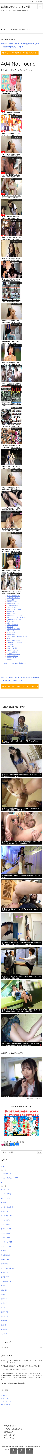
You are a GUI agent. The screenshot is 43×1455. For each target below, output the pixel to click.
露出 (4, 1316)
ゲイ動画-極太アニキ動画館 (14, 642)
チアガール (6, 1229)
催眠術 (5, 1259)
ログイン (4, 1395)
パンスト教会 (10, 646)
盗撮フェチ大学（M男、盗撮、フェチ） (18, 617)
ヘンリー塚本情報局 (12, 605)
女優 (4, 1264)
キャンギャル (7, 1216)
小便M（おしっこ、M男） (14, 609)
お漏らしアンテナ (12, 607)
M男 (2, 1166)
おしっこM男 (10, 600)
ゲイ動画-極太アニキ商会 (14, 619)
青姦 (4, 1320)
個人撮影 (5, 1255)
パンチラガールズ (12, 632)
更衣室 (5, 1277)
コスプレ (6, 1224)
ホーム (5, 29)
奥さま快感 (10, 627)
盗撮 (4, 1303)
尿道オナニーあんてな (13, 603)
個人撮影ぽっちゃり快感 (13, 629)
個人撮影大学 (10, 611)
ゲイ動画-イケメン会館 (13, 654)
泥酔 (4, 1290)
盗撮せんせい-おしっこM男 (14, 615)
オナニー (6, 1194)
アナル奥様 (10, 644)
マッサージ (6, 1242)
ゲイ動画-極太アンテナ (13, 598)
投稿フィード (5, 1398)
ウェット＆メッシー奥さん (14, 640)
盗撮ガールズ (10, 623)
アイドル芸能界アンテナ (13, 596)
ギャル (4, 1211)
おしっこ (4, 1182)
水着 (4, 1286)
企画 (3, 1251)
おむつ (5, 1198)
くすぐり (5, 1220)
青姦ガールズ (10, 630)
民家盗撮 (6, 1281)
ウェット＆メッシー (9, 1178)
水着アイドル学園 (12, 648)
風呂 (4, 1329)
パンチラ (6, 1233)
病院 (4, 1294)
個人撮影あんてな (12, 601)
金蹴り (4, 1312)
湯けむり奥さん (11, 621)
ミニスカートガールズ (13, 650)
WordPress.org (6, 1404)
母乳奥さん (10, 638)
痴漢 (4, 1299)
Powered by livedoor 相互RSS (13, 663)
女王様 (4, 1272)
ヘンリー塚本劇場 (12, 652)
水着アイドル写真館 (12, 625)
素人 (4, 1307)
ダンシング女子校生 (12, 656)
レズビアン (6, 1246)
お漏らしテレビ (11, 613)
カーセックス (7, 1207)
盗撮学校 (9, 660)
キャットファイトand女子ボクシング (17, 636)
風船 (4, 1334)
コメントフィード (7, 1401)
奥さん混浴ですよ (12, 634)
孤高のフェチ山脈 (12, 658)
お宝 (4, 1202)
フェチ (5, 1237)
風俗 (3, 1325)
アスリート (6, 1173)
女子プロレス (7, 1268)
